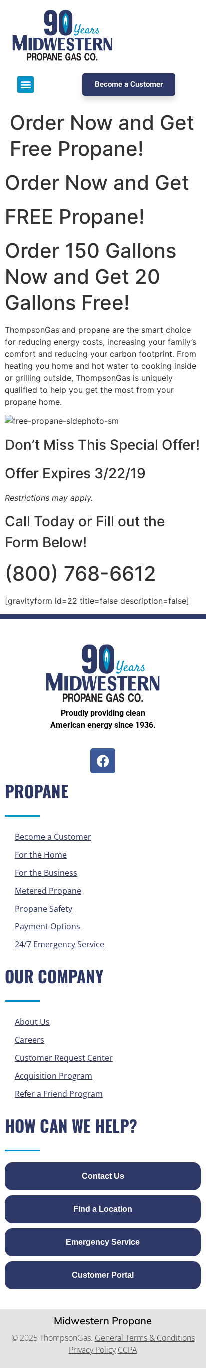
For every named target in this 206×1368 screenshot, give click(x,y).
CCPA (128, 1349)
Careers (29, 1039)
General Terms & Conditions (145, 1337)
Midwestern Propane (103, 1320)
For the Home (41, 854)
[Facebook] (103, 760)
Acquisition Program (53, 1075)
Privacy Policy (92, 1349)
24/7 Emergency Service (59, 944)
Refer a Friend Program (59, 1093)
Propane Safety (43, 908)
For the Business (46, 872)
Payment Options (47, 926)
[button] (26, 84)
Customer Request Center (64, 1057)
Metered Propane (48, 890)
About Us (32, 1021)
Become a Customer (53, 836)
